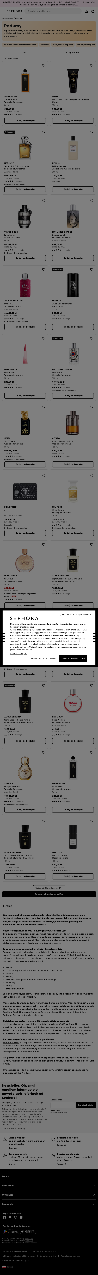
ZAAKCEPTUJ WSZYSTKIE (73, 658)
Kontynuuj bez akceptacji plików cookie (74, 614)
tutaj (32, 627)
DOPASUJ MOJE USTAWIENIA (43, 658)
